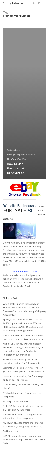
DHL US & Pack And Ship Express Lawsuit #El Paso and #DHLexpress (23, 408)
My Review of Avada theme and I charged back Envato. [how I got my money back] (23, 424)
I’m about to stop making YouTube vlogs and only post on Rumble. (23, 378)
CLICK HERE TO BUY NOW (24, 271)
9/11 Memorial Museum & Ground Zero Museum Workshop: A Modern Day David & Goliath (24, 440)
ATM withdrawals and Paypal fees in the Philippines (22, 395)
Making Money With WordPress (21, 154)
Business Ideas (13, 150)
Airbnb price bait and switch (16, 401)
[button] (44, 3)
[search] (34, 3)
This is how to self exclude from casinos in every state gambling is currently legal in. (23, 337)
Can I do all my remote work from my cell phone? (23, 386)
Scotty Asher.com (14, 3)
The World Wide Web (16, 159)
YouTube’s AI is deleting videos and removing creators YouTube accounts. (21, 361)
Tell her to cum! (10, 431)
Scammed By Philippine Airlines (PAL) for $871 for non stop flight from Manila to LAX (24, 369)
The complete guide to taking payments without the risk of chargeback (22, 416)
